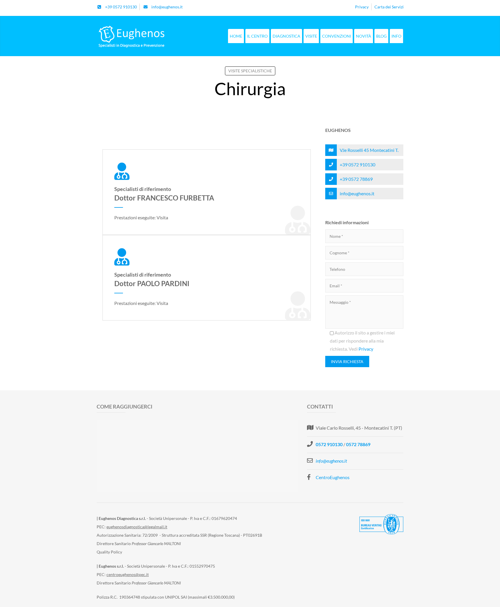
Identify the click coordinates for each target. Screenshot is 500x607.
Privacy (366, 349)
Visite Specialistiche (250, 70)
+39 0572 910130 (357, 164)
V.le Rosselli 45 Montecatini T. (369, 150)
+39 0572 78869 (356, 179)
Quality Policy (109, 551)
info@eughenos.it (357, 193)
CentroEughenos (333, 477)
